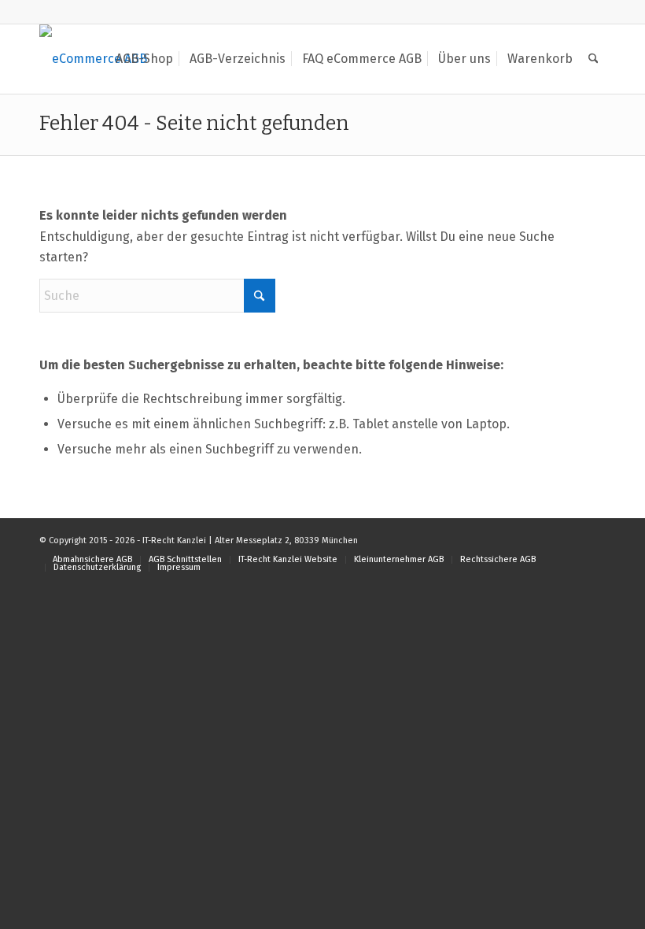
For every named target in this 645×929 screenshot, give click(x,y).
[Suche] (593, 59)
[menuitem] (144, 59)
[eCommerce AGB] (93, 59)
